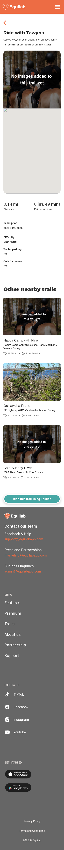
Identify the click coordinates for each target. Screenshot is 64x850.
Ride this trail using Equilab (32, 499)
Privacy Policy (32, 821)
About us (12, 634)
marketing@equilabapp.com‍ (25, 555)
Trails (9, 624)
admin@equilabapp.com (22, 571)
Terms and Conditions (32, 830)
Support (11, 655)
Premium (12, 613)
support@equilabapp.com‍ (23, 539)
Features (12, 603)
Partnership (15, 645)
